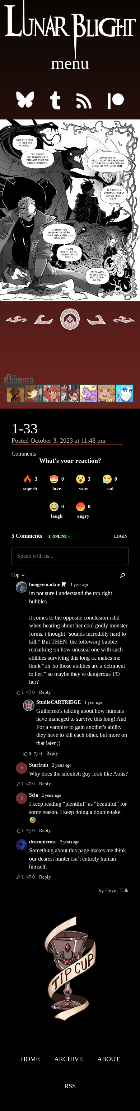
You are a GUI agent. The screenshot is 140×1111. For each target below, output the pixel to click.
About (108, 1059)
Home (30, 1059)
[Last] (124, 329)
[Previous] (43, 329)
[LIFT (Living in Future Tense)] (70, 393)
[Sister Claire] (88, 393)
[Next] (96, 329)
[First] (16, 329)
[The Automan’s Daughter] (51, 393)
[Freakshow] (33, 393)
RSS (70, 1085)
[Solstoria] (106, 393)
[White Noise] (15, 393)
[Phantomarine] (124, 393)
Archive (68, 1059)
